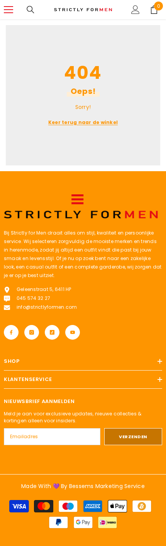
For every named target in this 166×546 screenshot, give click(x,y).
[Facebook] (11, 332)
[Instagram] (31, 332)
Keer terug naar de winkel (83, 122)
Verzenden (133, 437)
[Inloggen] (135, 9)
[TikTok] (52, 332)
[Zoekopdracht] (30, 9)
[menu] (8, 9)
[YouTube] (72, 332)
